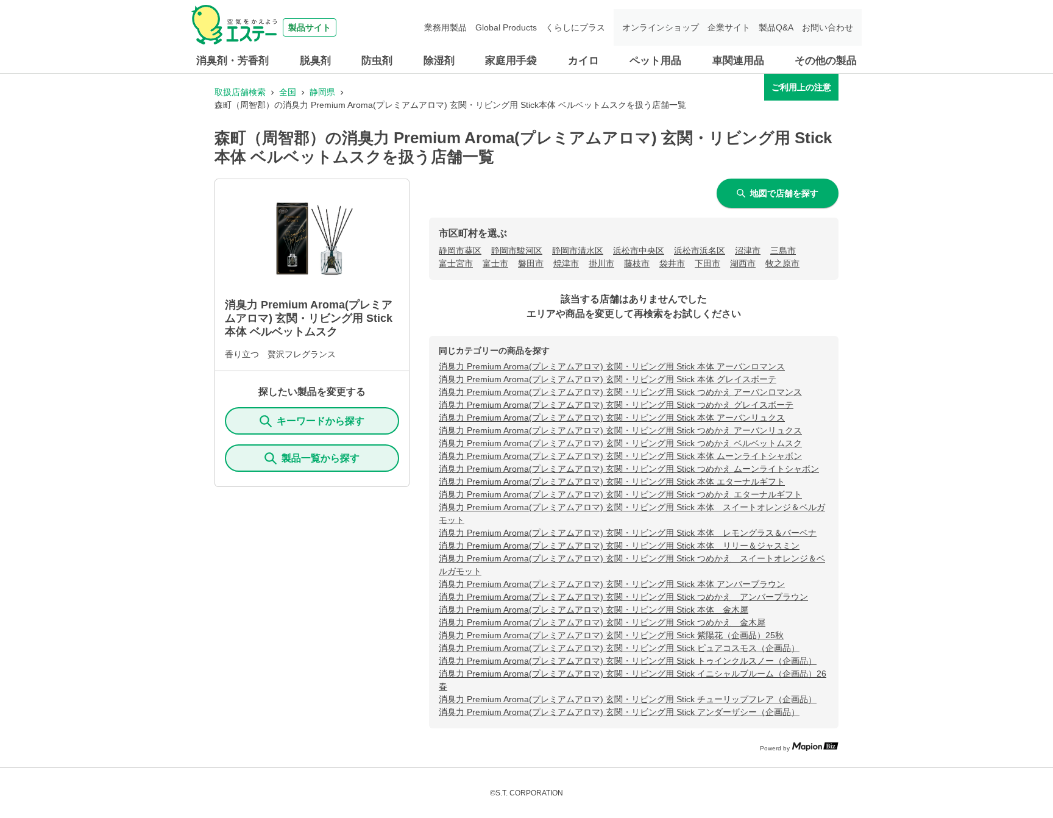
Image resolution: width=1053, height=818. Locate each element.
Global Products (506, 27)
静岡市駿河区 (516, 250)
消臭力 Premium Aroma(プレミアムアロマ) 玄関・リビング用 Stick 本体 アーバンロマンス (612, 366)
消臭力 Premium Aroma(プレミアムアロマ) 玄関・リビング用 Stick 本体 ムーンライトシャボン (620, 456)
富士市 (495, 263)
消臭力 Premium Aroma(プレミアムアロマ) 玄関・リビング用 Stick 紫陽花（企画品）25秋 (611, 635)
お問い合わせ (827, 27)
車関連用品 (738, 60)
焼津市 (566, 263)
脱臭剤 (315, 60)
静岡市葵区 (460, 250)
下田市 (707, 263)
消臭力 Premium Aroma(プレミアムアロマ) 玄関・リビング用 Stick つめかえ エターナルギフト (620, 494)
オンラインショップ (660, 27)
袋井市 (672, 263)
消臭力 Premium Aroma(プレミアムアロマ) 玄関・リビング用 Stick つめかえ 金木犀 (602, 622)
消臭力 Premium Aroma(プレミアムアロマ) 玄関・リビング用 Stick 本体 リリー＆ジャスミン (619, 545)
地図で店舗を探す (784, 193)
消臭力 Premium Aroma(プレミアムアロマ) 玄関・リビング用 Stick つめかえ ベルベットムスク (620, 443)
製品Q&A (776, 27)
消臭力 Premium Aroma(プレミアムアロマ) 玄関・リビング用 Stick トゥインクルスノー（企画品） (628, 661)
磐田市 (531, 263)
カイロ (583, 60)
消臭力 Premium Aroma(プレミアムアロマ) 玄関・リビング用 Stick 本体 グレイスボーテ (607, 379)
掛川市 (601, 263)
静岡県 (322, 92)
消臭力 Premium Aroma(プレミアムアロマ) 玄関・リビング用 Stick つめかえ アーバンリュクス (620, 430)
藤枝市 (637, 263)
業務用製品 (445, 27)
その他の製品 (826, 60)
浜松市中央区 (638, 250)
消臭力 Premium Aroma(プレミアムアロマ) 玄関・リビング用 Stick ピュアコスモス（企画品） (619, 648)
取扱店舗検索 (240, 92)
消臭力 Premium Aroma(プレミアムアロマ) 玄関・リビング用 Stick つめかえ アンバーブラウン (623, 597)
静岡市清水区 (577, 250)
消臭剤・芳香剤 (232, 60)
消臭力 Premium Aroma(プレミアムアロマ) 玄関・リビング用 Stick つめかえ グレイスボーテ (616, 405)
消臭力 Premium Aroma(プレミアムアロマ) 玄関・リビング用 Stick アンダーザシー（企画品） (619, 712)
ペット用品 (655, 60)
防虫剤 (376, 60)
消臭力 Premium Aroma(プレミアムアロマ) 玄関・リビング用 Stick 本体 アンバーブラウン (612, 584)
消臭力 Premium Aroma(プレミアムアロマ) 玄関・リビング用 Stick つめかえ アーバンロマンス (620, 392)
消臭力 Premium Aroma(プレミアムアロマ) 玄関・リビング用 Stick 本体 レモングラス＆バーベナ (628, 533)
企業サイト (728, 27)
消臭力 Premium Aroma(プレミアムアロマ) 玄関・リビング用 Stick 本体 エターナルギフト (612, 481)
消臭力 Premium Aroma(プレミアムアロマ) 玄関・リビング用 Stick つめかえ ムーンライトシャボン (629, 469)
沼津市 (747, 250)
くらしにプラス (575, 27)
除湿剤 (439, 60)
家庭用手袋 (511, 60)
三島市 (783, 250)
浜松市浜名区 (699, 250)
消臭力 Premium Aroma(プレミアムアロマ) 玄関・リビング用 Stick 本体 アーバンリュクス (612, 417)
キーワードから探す (320, 421)
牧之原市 (782, 263)
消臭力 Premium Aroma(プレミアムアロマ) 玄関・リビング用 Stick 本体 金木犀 (593, 609)
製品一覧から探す (321, 458)
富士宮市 (456, 263)
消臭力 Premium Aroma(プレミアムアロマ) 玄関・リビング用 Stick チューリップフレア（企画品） (628, 699)
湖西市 (743, 263)
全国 (287, 92)
